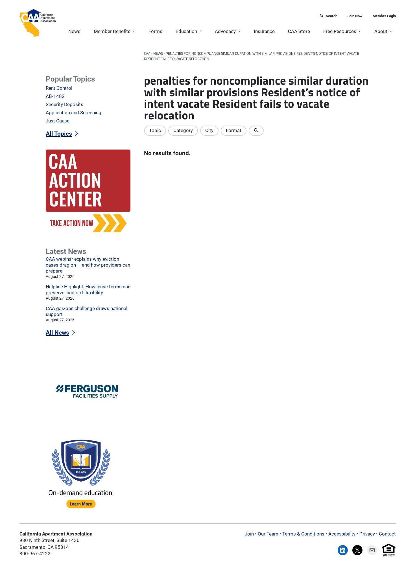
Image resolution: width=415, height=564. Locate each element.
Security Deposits (64, 104)
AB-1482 (55, 96)
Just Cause (57, 121)
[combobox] (186, 16)
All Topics (59, 133)
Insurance (264, 31)
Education (186, 31)
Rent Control (59, 88)
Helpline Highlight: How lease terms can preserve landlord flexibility (88, 289)
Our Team (268, 534)
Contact (387, 534)
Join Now (355, 16)
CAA (147, 53)
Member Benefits (112, 31)
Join (249, 534)
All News (57, 332)
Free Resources (339, 31)
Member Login (384, 16)
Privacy (367, 534)
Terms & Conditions (303, 534)
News (74, 31)
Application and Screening (73, 112)
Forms (155, 31)
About (380, 31)
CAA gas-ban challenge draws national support (86, 311)
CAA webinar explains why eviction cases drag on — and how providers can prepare (88, 265)
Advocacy (225, 31)
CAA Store (299, 31)
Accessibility (341, 534)
